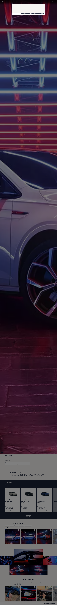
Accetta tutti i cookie (24, 13)
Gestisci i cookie (41, 13)
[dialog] (28, 302)
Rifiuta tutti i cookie (33, 13)
